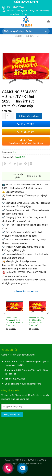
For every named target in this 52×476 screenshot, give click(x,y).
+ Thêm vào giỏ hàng (29, 116)
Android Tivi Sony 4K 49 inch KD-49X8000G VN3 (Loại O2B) (36, 321)
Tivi (37, 36)
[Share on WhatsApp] (4, 164)
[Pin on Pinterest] (25, 164)
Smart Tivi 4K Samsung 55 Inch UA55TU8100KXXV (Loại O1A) (14, 321)
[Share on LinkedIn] (30, 164)
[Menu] (4, 21)
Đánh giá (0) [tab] (34, 176)
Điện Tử (29, 36)
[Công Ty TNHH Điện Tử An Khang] (26, 22)
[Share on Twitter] (15, 164)
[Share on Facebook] (10, 164)
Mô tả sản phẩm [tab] (18, 176)
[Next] (47, 318)
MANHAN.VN (36, 463)
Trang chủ (18, 36)
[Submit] (46, 31)
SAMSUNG (20, 157)
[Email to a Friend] (20, 164)
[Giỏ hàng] (48, 22)
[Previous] (4, 318)
